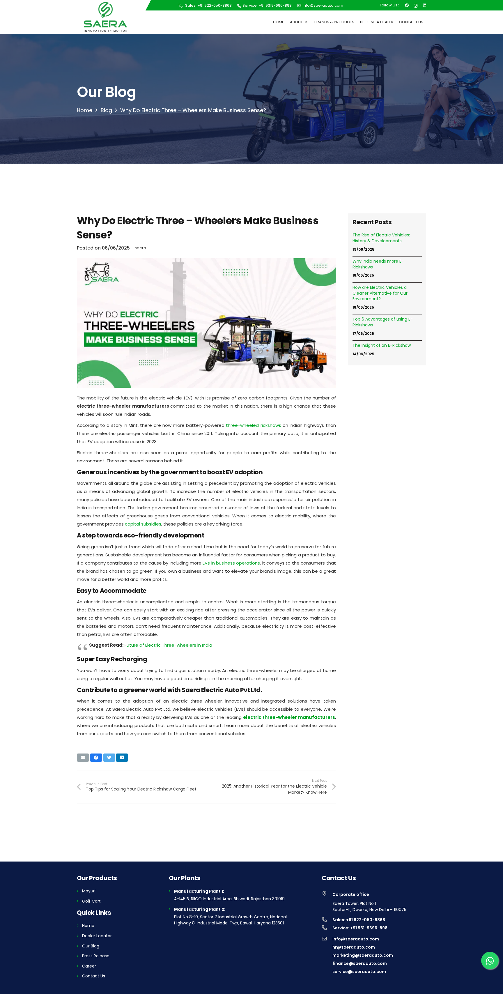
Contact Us (93, 976)
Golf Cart (91, 901)
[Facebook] (407, 5)
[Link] (105, 16)
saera (140, 247)
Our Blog (90, 946)
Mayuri (88, 891)
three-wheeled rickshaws (253, 425)
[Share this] (96, 758)
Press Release (95, 956)
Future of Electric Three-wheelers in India (168, 645)
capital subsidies (143, 524)
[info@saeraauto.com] (327, 939)
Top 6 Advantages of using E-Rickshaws (383, 322)
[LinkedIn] (424, 5)
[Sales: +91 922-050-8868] (327, 920)
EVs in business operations (230, 563)
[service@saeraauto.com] (327, 972)
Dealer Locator (97, 936)
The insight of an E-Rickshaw (382, 345)
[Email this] (83, 758)
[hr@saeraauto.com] (327, 947)
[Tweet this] (109, 758)
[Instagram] (416, 5)
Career (89, 966)
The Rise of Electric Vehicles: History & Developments (381, 238)
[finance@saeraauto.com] (327, 963)
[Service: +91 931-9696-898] (327, 928)
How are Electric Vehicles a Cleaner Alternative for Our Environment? (380, 293)
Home (88, 925)
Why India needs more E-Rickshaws (378, 264)
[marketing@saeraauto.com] (327, 955)
